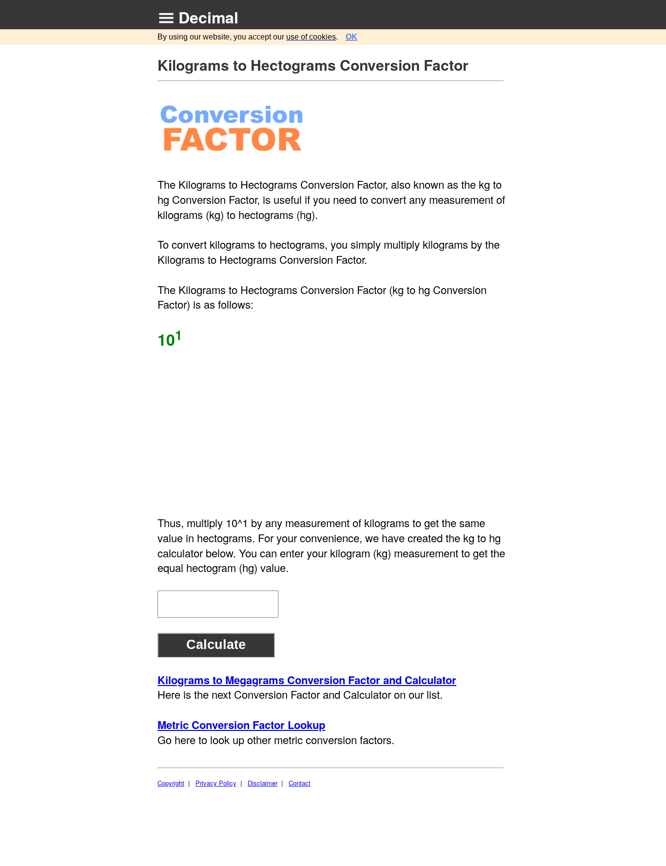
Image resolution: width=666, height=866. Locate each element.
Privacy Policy (216, 782)
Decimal (208, 17)
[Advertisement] (331, 432)
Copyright (170, 782)
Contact (300, 782)
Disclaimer (262, 782)
